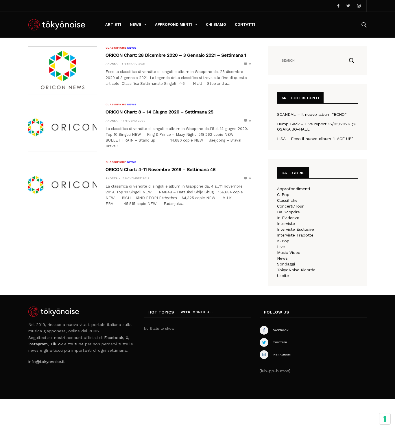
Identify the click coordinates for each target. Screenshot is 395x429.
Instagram (38, 344)
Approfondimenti (173, 24)
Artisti (113, 24)
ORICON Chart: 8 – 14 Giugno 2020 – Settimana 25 (159, 112)
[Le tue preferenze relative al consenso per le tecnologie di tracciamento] (384, 418)
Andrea (112, 63)
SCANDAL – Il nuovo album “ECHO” (311, 114)
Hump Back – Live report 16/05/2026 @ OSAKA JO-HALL (316, 126)
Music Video (288, 252)
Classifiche (116, 47)
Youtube (76, 344)
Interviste (286, 223)
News (135, 24)
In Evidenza (288, 218)
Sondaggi (286, 264)
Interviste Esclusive (295, 229)
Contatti (245, 24)
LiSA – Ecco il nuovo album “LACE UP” (315, 138)
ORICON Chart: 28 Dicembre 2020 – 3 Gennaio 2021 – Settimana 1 (176, 55)
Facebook (113, 337)
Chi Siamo (216, 24)
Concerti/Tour (290, 206)
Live (281, 247)
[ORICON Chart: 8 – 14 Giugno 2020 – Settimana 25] (62, 127)
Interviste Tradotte (295, 235)
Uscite (283, 276)
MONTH (199, 312)
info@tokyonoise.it (46, 361)
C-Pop (283, 194)
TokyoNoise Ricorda (296, 270)
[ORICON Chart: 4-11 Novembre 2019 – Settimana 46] (62, 185)
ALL (210, 312)
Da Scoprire (288, 212)
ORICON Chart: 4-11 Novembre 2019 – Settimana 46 (161, 169)
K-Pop (283, 241)
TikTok (56, 344)
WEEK (185, 312)
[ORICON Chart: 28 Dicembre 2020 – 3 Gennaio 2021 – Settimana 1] (62, 70)
